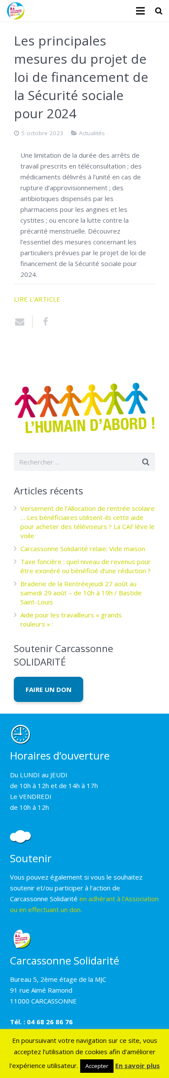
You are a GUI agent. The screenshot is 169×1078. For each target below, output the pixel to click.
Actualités (92, 133)
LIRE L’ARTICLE (37, 299)
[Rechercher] (159, 11)
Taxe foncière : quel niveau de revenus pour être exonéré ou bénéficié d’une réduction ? (85, 566)
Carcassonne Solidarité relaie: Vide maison (82, 548)
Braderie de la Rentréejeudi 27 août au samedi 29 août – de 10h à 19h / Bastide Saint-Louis (81, 592)
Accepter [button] (96, 1066)
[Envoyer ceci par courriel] (23, 321)
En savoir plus (137, 1065)
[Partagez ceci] (42, 321)
